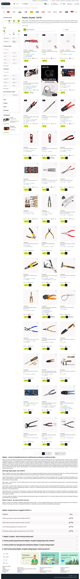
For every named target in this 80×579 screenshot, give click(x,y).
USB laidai (62, 569)
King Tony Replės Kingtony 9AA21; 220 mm (31, 339)
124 (56, 453)
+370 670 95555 (38, 0)
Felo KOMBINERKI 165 (45, 212)
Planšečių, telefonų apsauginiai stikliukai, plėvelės (26, 568)
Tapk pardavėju (69, 0)
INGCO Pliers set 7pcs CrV (28, 212)
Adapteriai (19, 571)
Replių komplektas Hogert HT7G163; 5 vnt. (30, 403)
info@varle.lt (45, 0)
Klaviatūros (42, 568)
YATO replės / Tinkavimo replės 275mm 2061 (49, 180)
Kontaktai (58, 0)
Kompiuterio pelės (5, 569)
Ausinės (41, 569)
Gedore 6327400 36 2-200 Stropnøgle (67, 307)
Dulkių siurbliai (20, 572)
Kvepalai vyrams (20, 567)
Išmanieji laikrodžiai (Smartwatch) (46, 567)
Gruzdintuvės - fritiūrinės (65, 571)
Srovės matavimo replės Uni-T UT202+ (30, 148)
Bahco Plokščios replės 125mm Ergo (66, 148)
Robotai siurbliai (43, 572)
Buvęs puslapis (38, 453)
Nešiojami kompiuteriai (64, 567)
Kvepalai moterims (20, 569)
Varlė (78, 0)
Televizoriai (62, 568)
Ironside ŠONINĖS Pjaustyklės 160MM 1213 (30, 243)
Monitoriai (4, 572)
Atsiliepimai (63, 0)
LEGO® (3, 567)
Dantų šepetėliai (63, 572)
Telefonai (4, 568)
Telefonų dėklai (5, 571)
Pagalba (54, 0)
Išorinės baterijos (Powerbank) (46, 571)
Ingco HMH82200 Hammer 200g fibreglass (67, 275)
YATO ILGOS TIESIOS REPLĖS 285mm (66, 180)
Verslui (74, 0)
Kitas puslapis (62, 453)
